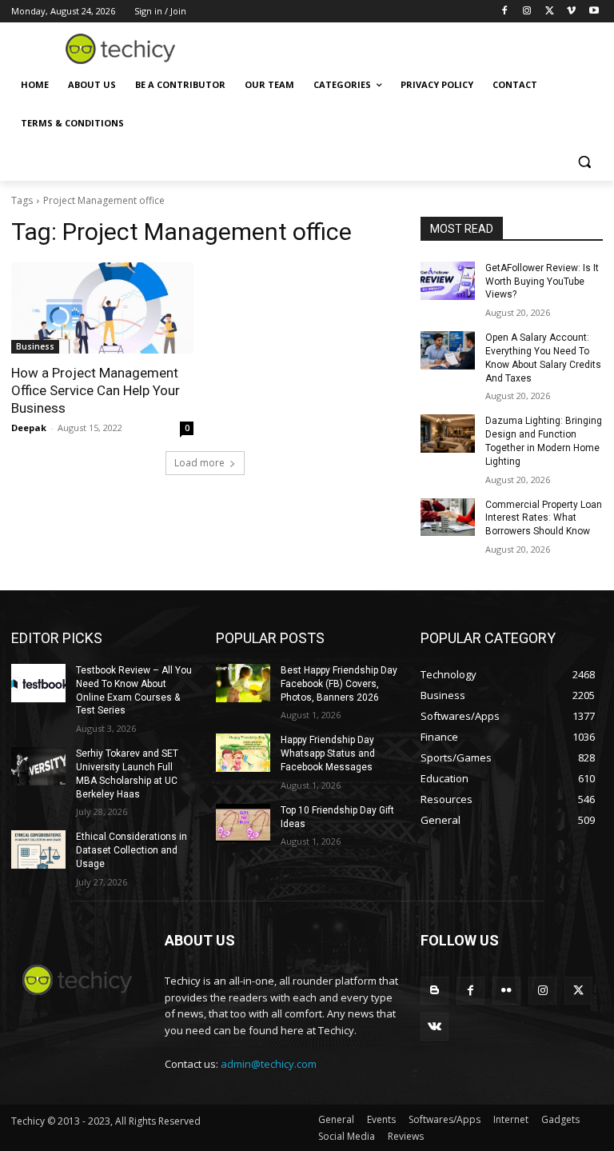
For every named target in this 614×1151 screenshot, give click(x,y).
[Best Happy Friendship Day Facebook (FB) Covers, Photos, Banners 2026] (243, 683)
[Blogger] (435, 991)
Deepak (28, 428)
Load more (199, 463)
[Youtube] (593, 11)
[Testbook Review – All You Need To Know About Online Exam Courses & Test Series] (38, 683)
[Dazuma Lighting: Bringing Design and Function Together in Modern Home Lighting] (448, 433)
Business (35, 346)
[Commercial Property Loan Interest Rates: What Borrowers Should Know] (448, 517)
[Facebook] (505, 11)
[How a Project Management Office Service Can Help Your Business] (102, 308)
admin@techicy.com (269, 1064)
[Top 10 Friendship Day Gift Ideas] (243, 823)
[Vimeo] (571, 11)
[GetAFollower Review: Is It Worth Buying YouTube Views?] (448, 281)
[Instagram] (527, 11)
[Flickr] (506, 991)
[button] (584, 162)
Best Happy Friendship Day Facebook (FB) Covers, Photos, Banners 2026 (339, 684)
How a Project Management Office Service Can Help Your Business (95, 390)
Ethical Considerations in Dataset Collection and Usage (131, 850)
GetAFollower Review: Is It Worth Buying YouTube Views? (542, 281)
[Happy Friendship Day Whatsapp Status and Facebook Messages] (243, 752)
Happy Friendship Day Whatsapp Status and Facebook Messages (328, 753)
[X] (549, 11)
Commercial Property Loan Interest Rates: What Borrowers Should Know (543, 518)
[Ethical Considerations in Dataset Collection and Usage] (38, 849)
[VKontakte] (435, 1027)
